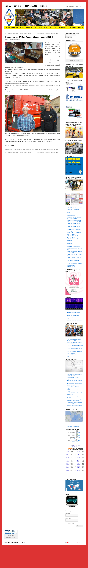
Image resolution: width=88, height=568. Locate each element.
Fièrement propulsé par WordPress (74, 542)
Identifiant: (67, 513)
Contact (74, 27)
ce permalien (55, 149)
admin (19, 39)
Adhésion (80, 27)
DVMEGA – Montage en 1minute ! (74, 266)
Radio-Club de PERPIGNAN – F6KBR (26, 6)
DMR (33, 149)
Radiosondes (29, 27)
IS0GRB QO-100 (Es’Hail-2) (73, 315)
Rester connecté (70, 523)
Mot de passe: (68, 518)
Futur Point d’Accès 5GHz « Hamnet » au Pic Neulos (18, 33)
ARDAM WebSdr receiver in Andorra (74, 320)
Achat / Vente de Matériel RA (73, 426)
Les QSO (22, 27)
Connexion (79, 525)
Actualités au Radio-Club (12, 27)
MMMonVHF (75, 441)
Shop (69, 27)
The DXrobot (75, 438)
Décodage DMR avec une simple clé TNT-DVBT (48, 33)
